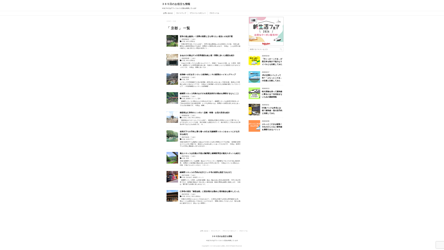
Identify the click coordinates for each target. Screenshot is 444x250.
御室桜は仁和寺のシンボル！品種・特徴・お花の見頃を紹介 (205, 113)
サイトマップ (181, 13)
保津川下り (190, 139)
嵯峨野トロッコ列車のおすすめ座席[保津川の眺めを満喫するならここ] (209, 93)
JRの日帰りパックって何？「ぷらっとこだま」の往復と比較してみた (272, 78)
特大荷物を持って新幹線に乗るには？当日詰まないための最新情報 (272, 94)
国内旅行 (189, 177)
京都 (183, 41)
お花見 (184, 117)
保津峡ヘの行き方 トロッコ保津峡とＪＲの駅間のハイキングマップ (208, 74)
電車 (187, 79)
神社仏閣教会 (190, 41)
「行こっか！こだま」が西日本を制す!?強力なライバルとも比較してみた (272, 61)
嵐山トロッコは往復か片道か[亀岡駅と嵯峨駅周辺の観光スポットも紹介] (210, 153)
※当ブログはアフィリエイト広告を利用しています (222, 240)
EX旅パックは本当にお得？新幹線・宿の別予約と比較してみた (272, 110)
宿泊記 (188, 196)
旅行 (194, 39)
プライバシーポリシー (198, 13)
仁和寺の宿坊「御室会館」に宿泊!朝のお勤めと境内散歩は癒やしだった (210, 191)
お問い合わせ (168, 13)
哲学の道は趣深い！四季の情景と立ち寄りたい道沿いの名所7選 (206, 36)
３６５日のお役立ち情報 (176, 4)
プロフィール (214, 13)
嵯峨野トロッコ (191, 98)
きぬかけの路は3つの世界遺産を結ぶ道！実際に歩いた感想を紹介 (207, 55)
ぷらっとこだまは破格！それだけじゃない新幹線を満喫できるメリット (272, 127)
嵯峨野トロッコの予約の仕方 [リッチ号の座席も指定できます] (205, 172)
